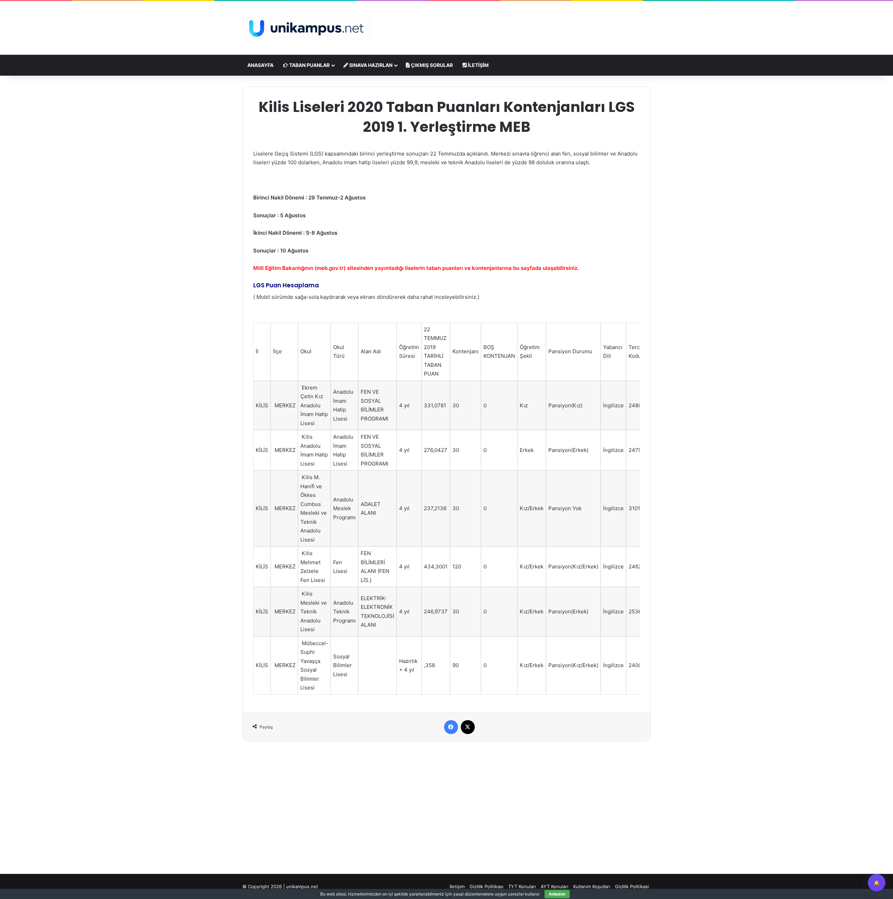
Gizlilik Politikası (486, 886)
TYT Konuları (522, 886)
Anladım (557, 894)
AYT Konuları (554, 886)
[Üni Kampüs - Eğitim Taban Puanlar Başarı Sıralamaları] (307, 28)
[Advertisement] (516, 23)
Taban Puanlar (309, 65)
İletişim (478, 65)
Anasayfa (260, 65)
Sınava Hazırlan (370, 65)
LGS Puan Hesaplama (286, 285)
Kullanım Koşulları (591, 886)
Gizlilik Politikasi (632, 886)
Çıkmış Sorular (431, 65)
